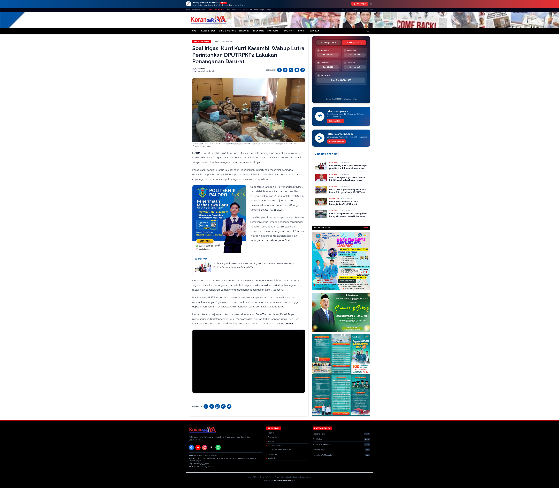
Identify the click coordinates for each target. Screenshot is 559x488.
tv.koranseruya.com (337, 111)
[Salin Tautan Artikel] (302, 70)
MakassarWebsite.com (282, 481)
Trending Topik (318, 450)
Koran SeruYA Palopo (321, 444)
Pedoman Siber (366, 10)
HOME (193, 31)
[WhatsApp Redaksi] (218, 447)
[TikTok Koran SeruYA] (211, 447)
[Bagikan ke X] (285, 70)
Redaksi (355, 10)
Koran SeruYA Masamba (322, 455)
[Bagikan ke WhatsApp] (291, 70)
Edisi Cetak (344, 10)
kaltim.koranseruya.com (340, 134)
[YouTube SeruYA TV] (198, 447)
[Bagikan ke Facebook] (279, 70)
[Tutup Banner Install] (371, 4)
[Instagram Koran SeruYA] (204, 447)
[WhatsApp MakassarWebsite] (293, 481)
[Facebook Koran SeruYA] (191, 447)
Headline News (201, 42)
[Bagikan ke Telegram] (296, 70)
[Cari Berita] (367, 31)
